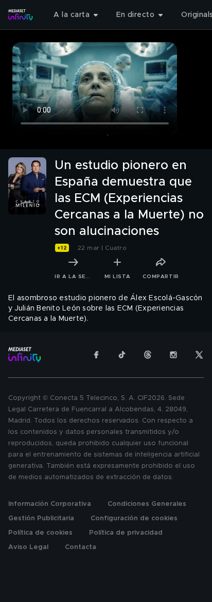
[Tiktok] (122, 354)
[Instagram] (173, 354)
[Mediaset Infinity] (20, 15)
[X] (199, 354)
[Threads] (147, 354)
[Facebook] (96, 354)
